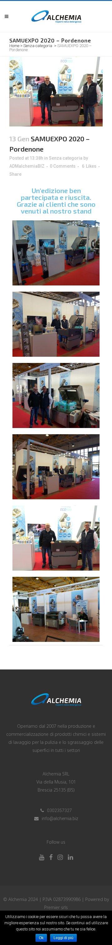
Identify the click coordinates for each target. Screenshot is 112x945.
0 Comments (63, 166)
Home (14, 45)
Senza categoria (37, 45)
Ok (41, 938)
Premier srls (56, 907)
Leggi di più (63, 938)
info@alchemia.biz (60, 818)
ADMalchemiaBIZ (26, 166)
